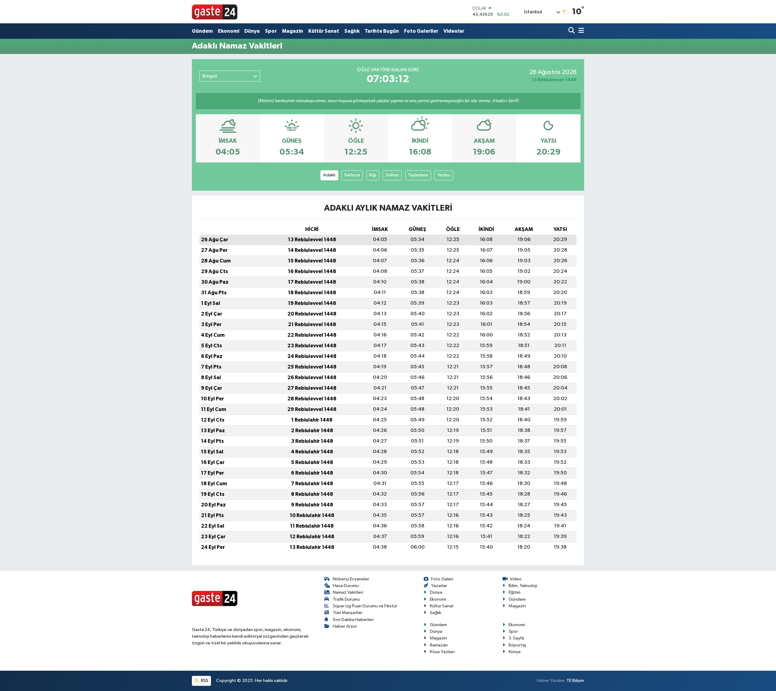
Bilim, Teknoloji (523, 585)
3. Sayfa (516, 638)
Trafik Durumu (346, 599)
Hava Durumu (346, 585)
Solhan (392, 175)
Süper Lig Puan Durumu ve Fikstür (365, 606)
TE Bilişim (575, 680)
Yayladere (418, 175)
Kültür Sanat (323, 31)
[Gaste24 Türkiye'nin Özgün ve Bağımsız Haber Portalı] (214, 11)
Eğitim (514, 592)
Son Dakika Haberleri (353, 619)
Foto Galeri (442, 579)
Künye (515, 651)
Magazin (292, 31)
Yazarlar (439, 585)
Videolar (453, 31)
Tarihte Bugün (382, 31)
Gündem (202, 31)
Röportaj (517, 645)
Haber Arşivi (345, 626)
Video (516, 579)
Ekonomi (228, 31)
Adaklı (329, 175)
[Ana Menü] (580, 31)
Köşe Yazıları (442, 651)
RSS (204, 680)
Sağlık (352, 31)
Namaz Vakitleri (348, 592)
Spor (271, 31)
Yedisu (443, 175)
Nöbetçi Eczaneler (351, 579)
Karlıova (352, 175)
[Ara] (572, 31)
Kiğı (372, 175)
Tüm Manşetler (348, 612)
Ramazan (439, 645)
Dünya (252, 31)
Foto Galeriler (421, 31)
